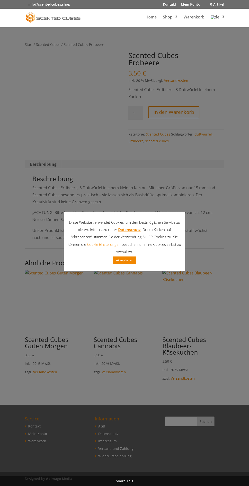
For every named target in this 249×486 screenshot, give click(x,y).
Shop (167, 17)
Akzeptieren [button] (124, 260)
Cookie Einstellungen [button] (104, 244)
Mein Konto (190, 5)
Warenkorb (194, 17)
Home (151, 17)
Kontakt (169, 5)
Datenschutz (129, 229)
